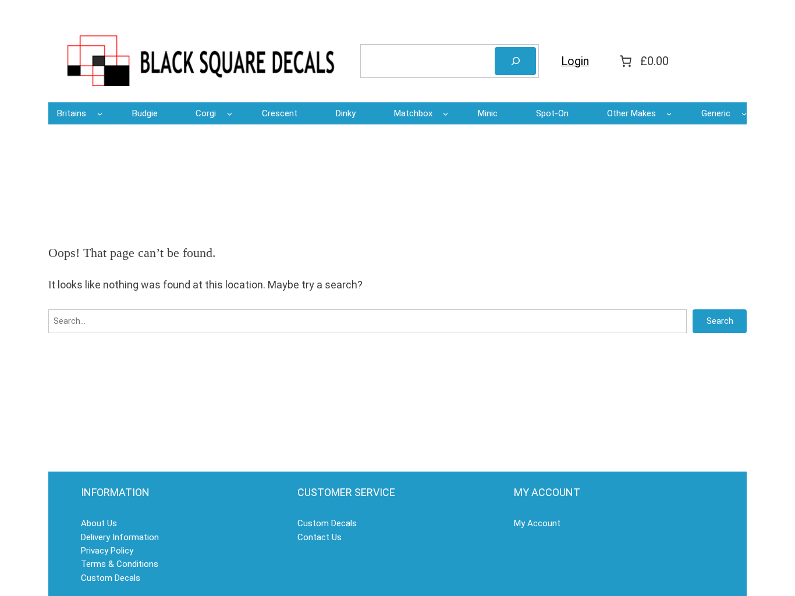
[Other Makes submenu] (669, 113)
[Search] (515, 61)
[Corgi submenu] (229, 113)
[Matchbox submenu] (445, 113)
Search (720, 321)
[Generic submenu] (744, 113)
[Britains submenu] (99, 113)
